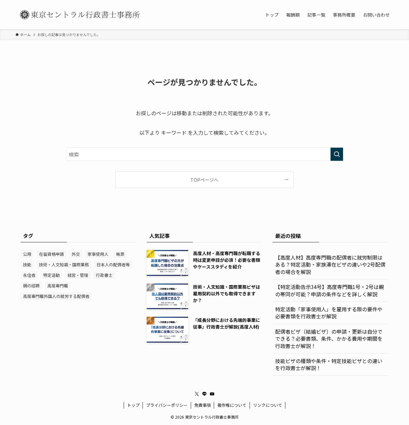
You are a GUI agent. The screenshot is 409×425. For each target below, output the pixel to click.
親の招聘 (31, 286)
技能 (27, 265)
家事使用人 (98, 254)
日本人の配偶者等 (113, 265)
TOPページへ (204, 179)
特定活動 (51, 275)
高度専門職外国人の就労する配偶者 (56, 296)
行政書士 (104, 275)
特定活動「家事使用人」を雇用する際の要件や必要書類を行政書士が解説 (328, 312)
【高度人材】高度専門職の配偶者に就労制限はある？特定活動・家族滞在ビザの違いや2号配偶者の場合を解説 (330, 265)
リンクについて (267, 405)
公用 (27, 254)
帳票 (120, 254)
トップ (133, 405)
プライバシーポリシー (167, 405)
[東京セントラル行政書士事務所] (79, 14)
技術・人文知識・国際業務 (64, 265)
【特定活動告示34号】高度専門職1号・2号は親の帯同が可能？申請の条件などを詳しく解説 (329, 290)
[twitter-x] (197, 394)
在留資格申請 (51, 254)
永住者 (29, 275)
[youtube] (212, 394)
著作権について (231, 405)
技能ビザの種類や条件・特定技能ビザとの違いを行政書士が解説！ (328, 364)
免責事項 (202, 405)
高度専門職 (57, 286)
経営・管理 (77, 275)
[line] (204, 394)
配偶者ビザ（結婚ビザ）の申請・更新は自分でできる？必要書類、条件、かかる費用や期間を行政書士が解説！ (328, 339)
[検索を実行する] (336, 154)
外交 (76, 254)
